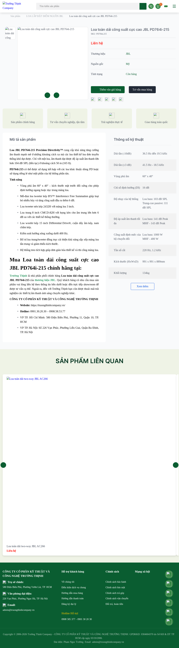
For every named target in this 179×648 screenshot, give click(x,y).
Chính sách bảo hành (116, 582)
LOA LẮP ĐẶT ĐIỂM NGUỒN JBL (44, 16)
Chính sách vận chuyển (117, 598)
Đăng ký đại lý (69, 604)
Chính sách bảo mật (115, 587)
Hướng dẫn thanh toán (73, 598)
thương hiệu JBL (45, 280)
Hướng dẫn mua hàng (72, 593)
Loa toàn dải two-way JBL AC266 (26, 546)
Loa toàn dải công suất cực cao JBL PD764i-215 (130, 29)
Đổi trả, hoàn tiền (114, 604)
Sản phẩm (15, 16)
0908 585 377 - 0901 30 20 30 (77, 619)
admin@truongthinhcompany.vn (10, 610)
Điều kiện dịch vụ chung (74, 587)
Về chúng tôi (68, 582)
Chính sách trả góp (115, 593)
